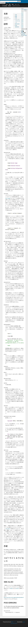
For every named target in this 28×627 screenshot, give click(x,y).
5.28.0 (22, 19)
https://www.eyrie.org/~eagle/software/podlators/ (14, 597)
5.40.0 (22, 13)
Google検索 (3, 2)
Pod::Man (8, 528)
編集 (22, 31)
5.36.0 (22, 15)
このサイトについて (16, 5)
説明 (16, 16)
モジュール (17, 4)
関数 (10, 4)
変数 (13, 4)
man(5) (11, 588)
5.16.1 (22, 26)
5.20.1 (22, 24)
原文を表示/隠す (24, 35)
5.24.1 (22, 21)
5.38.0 (22, 14)
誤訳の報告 (23, 34)
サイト (15, 621)
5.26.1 (22, 20)
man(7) (17, 588)
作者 (16, 17)
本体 (7, 4)
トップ (3, 4)
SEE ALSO (17, 23)
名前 (16, 14)
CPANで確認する (24, 9)
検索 (19, 1)
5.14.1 (22, 27)
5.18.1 (22, 25)
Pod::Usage (7, 198)
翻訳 (12, 621)
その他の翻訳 (4, 5)
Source (22, 30)
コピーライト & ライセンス (17, 21)
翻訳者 (9, 5)
